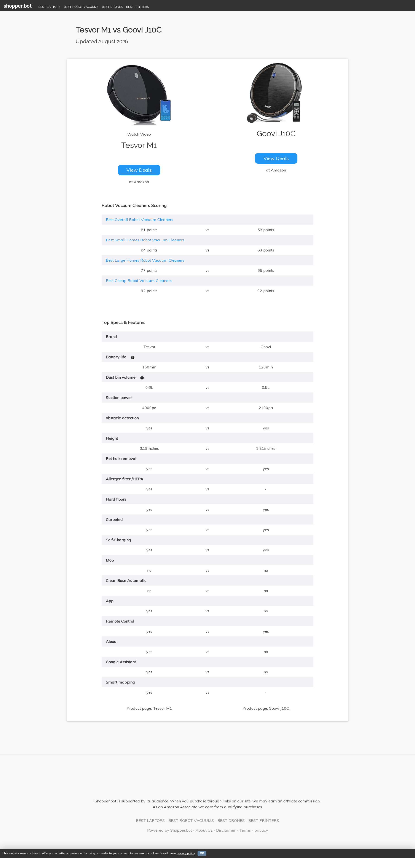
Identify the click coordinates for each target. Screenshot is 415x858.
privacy (261, 830)
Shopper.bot (181, 830)
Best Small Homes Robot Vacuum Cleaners (145, 239)
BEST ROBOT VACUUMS (81, 7)
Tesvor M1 (162, 708)
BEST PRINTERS (137, 7)
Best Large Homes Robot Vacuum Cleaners (145, 260)
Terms (245, 830)
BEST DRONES (112, 7)
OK (202, 853)
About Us (204, 830)
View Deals (139, 170)
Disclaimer (226, 830)
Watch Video (139, 134)
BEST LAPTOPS (49, 7)
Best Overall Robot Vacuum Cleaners (139, 219)
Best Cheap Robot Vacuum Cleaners (139, 280)
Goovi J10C (279, 708)
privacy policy (186, 853)
